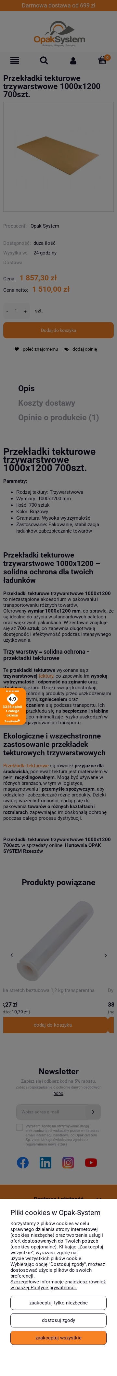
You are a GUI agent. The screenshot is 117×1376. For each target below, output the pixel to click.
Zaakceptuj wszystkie (58, 1338)
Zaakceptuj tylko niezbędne (58, 1303)
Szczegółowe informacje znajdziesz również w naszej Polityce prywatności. (58, 1285)
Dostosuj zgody (58, 1320)
